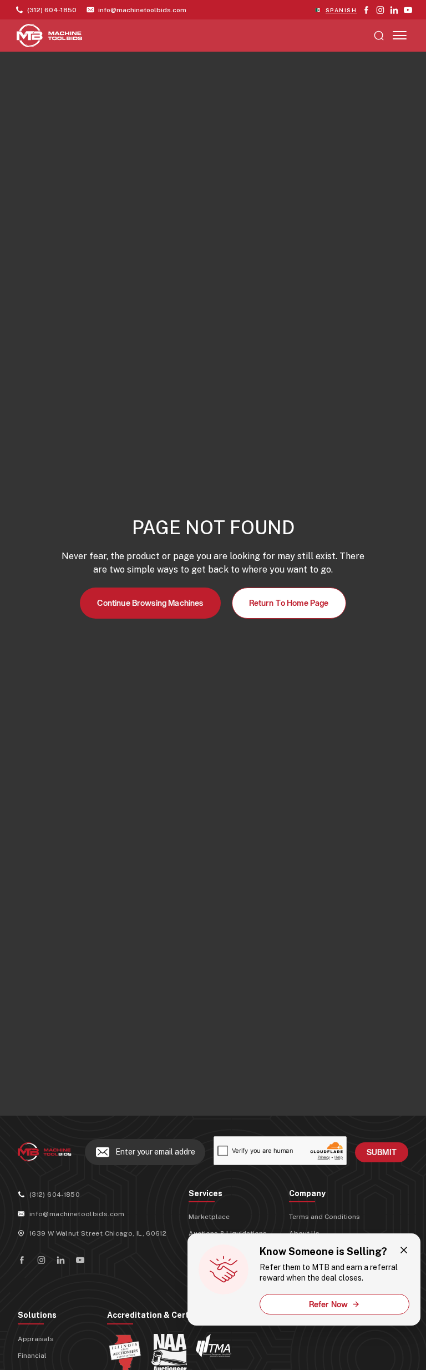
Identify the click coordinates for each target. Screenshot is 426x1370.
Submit (382, 1152)
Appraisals (36, 1339)
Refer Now (328, 1304)
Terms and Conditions (324, 1217)
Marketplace (209, 1217)
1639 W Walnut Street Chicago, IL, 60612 (97, 1233)
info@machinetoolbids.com (77, 1214)
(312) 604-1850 (54, 1194)
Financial (32, 1355)
